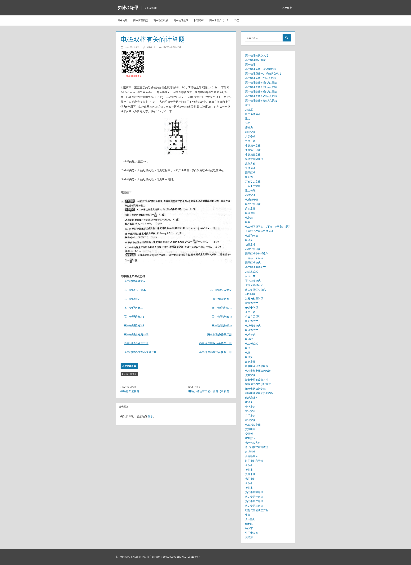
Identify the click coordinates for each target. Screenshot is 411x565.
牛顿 (247, 514)
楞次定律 (250, 420)
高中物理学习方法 (255, 60)
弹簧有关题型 (253, 316)
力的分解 (250, 141)
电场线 (249, 339)
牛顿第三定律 (253, 154)
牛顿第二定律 (253, 150)
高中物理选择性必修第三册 (215, 352)
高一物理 (250, 64)
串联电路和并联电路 (256, 366)
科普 (236, 20)
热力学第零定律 (254, 492)
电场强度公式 (253, 325)
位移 (247, 105)
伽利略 (249, 523)
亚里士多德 (251, 532)
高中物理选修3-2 (134, 316)
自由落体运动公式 (255, 289)
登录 (150, 416)
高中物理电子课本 (135, 290)
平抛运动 (250, 168)
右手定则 (250, 415)
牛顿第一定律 (253, 145)
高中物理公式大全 (219, 20)
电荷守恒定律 (253, 204)
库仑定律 (250, 208)
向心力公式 (251, 321)
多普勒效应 (251, 456)
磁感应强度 (251, 397)
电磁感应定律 (253, 424)
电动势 (249, 240)
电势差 (249, 217)
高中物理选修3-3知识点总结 (261, 91)
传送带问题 (251, 307)
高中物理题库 (181, 20)
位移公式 (250, 276)
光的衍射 (250, 478)
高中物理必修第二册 (219, 334)
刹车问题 (250, 294)
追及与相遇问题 (254, 298)
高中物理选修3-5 (222, 316)
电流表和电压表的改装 (258, 370)
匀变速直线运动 (254, 285)
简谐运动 (250, 451)
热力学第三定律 (254, 505)
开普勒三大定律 (254, 258)
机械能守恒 (251, 199)
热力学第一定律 (254, 496)
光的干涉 (250, 474)
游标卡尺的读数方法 (256, 379)
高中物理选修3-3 (134, 325)
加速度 (249, 109)
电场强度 (250, 213)
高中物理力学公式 (255, 267)
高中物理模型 (140, 20)
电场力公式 (251, 330)
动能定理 (250, 195)
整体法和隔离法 (254, 159)
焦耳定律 (250, 375)
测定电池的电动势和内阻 (259, 393)
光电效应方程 (253, 442)
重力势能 (250, 190)
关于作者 (287, 7)
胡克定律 (250, 132)
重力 (247, 118)
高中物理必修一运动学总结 (260, 69)
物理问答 (199, 20)
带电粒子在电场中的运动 (259, 231)
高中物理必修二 (133, 307)
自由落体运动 (253, 114)
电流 (247, 348)
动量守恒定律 (253, 249)
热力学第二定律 (254, 501)
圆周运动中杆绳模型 (256, 253)
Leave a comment (172, 47)
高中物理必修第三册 (136, 343)
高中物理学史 (132, 299)
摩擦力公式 (251, 303)
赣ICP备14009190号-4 (188, 556)
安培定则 (250, 406)
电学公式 (250, 334)
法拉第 (249, 537)
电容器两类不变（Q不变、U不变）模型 (267, 226)
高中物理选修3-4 (222, 325)
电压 (247, 352)
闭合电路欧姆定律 (255, 388)
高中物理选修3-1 (222, 307)
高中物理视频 (160, 20)
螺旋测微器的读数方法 (258, 384)
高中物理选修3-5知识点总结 (261, 100)
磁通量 (249, 402)
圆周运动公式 (253, 262)
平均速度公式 (253, 280)
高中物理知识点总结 (256, 55)
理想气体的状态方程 (256, 510)
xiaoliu (151, 47)
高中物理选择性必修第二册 (140, 352)
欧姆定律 (250, 361)
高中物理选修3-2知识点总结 (261, 87)
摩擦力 (249, 127)
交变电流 (250, 429)
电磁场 (125, 374)
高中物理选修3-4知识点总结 (261, 96)
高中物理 (122, 20)
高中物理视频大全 (135, 281)
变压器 (249, 433)
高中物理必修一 (222, 299)
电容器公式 (251, 343)
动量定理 (250, 244)
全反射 (249, 465)
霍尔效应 (250, 438)
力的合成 (250, 136)
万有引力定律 (253, 181)
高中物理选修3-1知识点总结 (261, 82)
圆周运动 (250, 172)
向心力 (249, 177)
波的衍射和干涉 (254, 460)
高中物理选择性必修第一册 (215, 343)
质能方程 (250, 163)
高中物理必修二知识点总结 (260, 78)
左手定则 (250, 411)
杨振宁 (249, 528)
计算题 (133, 374)
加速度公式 (251, 271)
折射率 (249, 469)
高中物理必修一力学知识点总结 (263, 73)
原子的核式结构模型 (256, 447)
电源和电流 (251, 235)
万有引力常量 (253, 186)
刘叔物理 (128, 8)
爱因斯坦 (250, 519)
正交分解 (250, 312)
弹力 (247, 123)
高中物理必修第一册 (136, 334)
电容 (247, 222)
